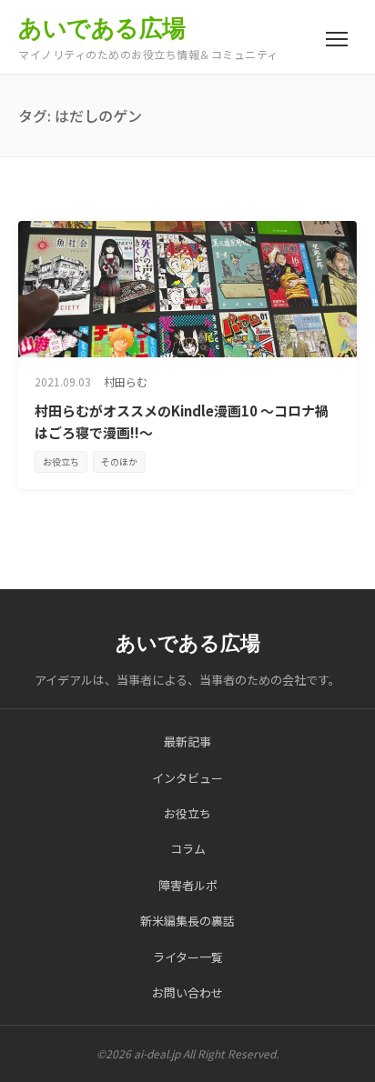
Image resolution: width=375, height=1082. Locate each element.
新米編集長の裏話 (187, 920)
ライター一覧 (188, 957)
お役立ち (61, 461)
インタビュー (187, 777)
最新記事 (187, 741)
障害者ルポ (188, 885)
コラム (188, 848)
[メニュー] (337, 39)
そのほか (119, 461)
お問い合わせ (187, 992)
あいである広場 (102, 28)
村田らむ (125, 381)
